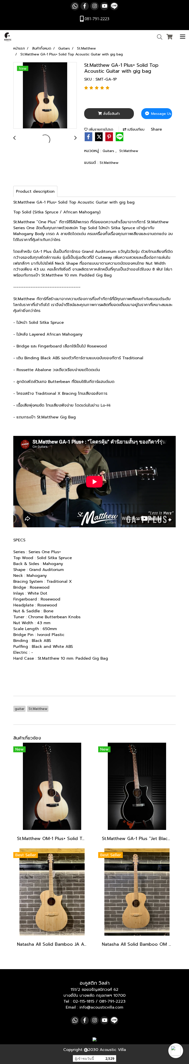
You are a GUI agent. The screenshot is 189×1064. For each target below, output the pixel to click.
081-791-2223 (112, 1001)
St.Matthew (128, 151)
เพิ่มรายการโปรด (100, 129)
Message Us (160, 113)
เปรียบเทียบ (135, 129)
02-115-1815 (83, 1001)
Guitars (109, 151)
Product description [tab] (35, 191)
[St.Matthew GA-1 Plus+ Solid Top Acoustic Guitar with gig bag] (45, 95)
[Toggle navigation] (182, 37)
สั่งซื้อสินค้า (111, 113)
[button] (176, 1051)
